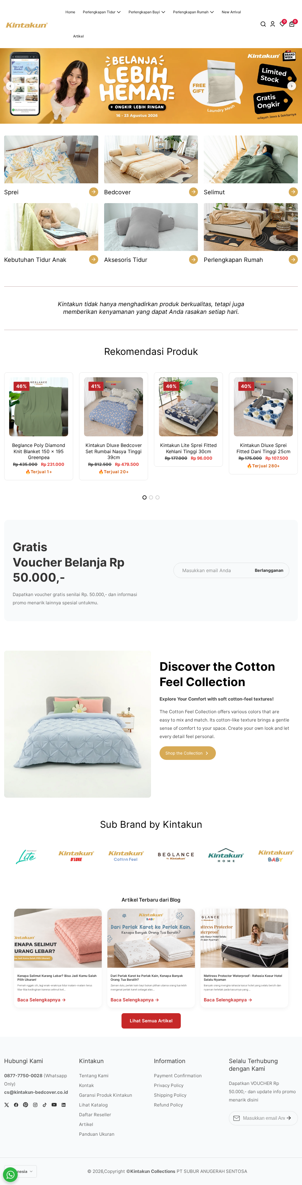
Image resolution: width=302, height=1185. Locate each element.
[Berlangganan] (289, 1118)
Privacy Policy (168, 1085)
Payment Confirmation (178, 1075)
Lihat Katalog (93, 1105)
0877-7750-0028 (23, 1075)
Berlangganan (269, 570)
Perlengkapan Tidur (99, 12)
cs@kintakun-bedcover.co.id (36, 1092)
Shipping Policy (170, 1095)
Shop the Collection (184, 753)
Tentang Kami (94, 1075)
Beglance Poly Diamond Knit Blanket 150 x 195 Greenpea (38, 451)
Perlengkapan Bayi (144, 12)
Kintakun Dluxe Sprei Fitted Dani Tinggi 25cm (263, 448)
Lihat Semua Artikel (151, 1021)
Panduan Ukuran (96, 1134)
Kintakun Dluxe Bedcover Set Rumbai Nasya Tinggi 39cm (114, 451)
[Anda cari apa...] (264, 24)
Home (70, 12)
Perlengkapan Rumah (191, 12)
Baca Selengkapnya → (41, 1000)
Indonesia (18, 1171)
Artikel (78, 36)
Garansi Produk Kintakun (105, 1095)
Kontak (86, 1085)
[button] (144, 497)
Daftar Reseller (95, 1114)
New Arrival (231, 12)
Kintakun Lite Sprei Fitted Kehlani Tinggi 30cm (188, 448)
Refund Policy (168, 1105)
